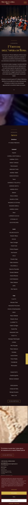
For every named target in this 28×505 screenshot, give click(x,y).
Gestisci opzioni (14, 500)
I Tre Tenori (3, 473)
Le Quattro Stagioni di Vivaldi (6, 472)
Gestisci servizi (14, 489)
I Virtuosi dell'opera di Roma (8, 2)
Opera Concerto (4, 469)
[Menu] (25, 2)
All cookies (14, 493)
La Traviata (3, 468)
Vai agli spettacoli (14, 401)
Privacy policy (16, 503)
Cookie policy (11, 503)
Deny (14, 496)
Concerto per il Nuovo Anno (6, 471)
